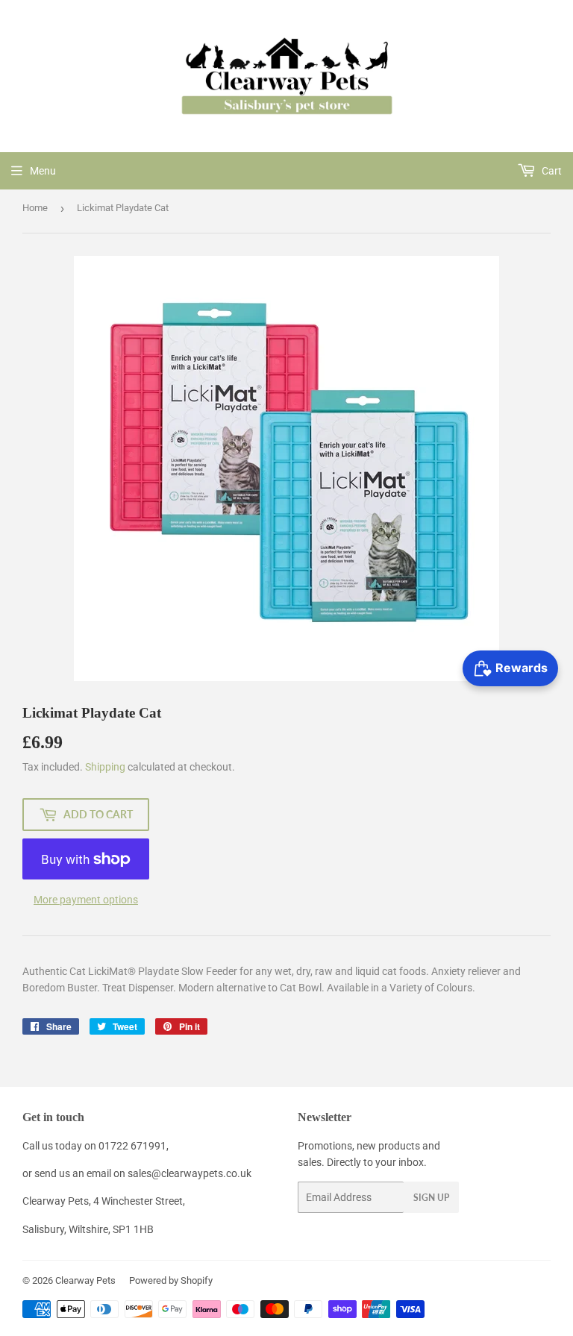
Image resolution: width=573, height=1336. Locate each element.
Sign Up (431, 1197)
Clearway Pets (85, 1280)
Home (35, 207)
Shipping (105, 767)
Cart (550, 171)
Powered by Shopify (171, 1280)
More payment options (86, 900)
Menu (43, 171)
